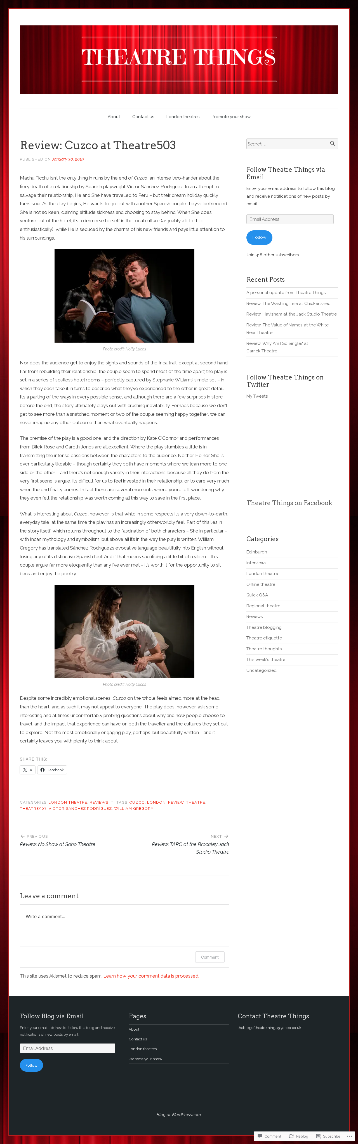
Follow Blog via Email (52, 1016)
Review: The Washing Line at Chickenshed (288, 303)
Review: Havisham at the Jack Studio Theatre (291, 314)
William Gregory (134, 808)
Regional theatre (263, 605)
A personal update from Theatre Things (286, 292)
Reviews (99, 802)
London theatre (67, 802)
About (114, 116)
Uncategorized (261, 670)
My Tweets (257, 396)
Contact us (143, 116)
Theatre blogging (264, 627)
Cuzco (137, 802)
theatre (195, 802)
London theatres (182, 116)
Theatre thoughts (264, 648)
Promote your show (231, 116)
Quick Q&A (257, 595)
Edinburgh (256, 552)
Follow (259, 237)
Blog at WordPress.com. (179, 1114)
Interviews (256, 562)
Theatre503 (33, 808)
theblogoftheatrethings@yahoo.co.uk (269, 1027)
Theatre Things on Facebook (289, 503)
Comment (210, 957)
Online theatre (260, 584)
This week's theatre (265, 659)
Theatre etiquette (264, 638)
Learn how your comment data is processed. (151, 976)
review (176, 802)
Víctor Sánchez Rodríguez (80, 808)
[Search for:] (292, 143)
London (156, 802)
